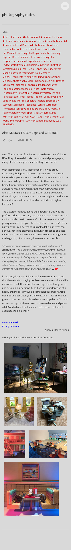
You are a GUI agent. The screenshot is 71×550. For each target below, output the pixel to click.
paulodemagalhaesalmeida (17, 89)
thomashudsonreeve (14, 108)
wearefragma (48, 112)
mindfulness (31, 77)
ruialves (51, 96)
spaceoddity (53, 100)
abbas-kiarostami (12, 37)
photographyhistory (40, 93)
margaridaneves (31, 73)
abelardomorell (31, 37)
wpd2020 (8, 124)
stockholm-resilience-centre (28, 104)
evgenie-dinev (11, 57)
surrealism (51, 104)
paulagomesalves (47, 85)
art (65, 41)
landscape (42, 69)
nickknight (8, 85)
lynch (58, 69)
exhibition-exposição (30, 57)
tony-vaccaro (52, 108)
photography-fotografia (16, 93)
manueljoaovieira (12, 73)
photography (47, 89)
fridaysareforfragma (14, 65)
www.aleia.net (10, 322)
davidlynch (49, 49)
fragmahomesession (14, 61)
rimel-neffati (26, 96)
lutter (51, 69)
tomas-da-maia (35, 108)
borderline (53, 45)
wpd (58, 120)
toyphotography (12, 112)
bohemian (40, 45)
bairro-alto (28, 45)
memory (45, 73)
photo (36, 89)
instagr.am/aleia (10, 326)
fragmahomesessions (38, 61)
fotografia (48, 57)
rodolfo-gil (40, 96)
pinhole (56, 93)
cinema (24, 49)
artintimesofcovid (12, 45)
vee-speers (28, 112)
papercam (32, 85)
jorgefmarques (11, 69)
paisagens (20, 85)
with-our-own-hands (31, 116)
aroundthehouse (54, 41)
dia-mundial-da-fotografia (17, 53)
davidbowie (35, 49)
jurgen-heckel (27, 69)
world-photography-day (16, 120)
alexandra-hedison (51, 37)
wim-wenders (11, 116)
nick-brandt (57, 81)
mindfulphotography (49, 77)
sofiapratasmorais (35, 100)
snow (60, 96)
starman (7, 104)
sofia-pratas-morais (14, 100)
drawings (56, 53)
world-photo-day (54, 116)
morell (31, 81)
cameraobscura (11, 49)
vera (38, 112)
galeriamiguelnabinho (37, 65)
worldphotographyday (42, 120)
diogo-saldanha (41, 53)
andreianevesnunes (14, 41)
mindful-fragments (13, 77)
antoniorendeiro (35, 41)
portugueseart (10, 96)
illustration (55, 65)
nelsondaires (42, 81)
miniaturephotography (15, 81)
